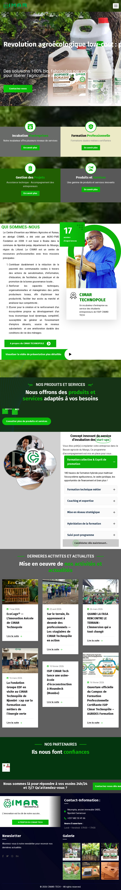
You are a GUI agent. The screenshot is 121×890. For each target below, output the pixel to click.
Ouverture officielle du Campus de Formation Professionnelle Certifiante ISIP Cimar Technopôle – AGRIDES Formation (100, 700)
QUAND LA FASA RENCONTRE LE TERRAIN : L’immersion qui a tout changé (99, 622)
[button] (4, 761)
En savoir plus (30, 147)
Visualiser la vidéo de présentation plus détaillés (33, 354)
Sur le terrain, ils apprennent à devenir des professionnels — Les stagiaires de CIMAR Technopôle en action (59, 627)
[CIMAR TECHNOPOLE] (15, 6)
